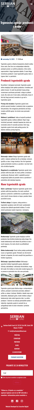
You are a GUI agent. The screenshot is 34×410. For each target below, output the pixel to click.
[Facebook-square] (17, 401)
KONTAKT (17, 349)
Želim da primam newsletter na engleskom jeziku (14, 377)
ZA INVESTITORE (17, 352)
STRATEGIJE (17, 339)
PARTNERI (17, 342)
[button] (31, 3)
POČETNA (17, 335)
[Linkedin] (12, 401)
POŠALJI (17, 382)
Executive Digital (23, 406)
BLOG (17, 345)
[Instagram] (22, 401)
